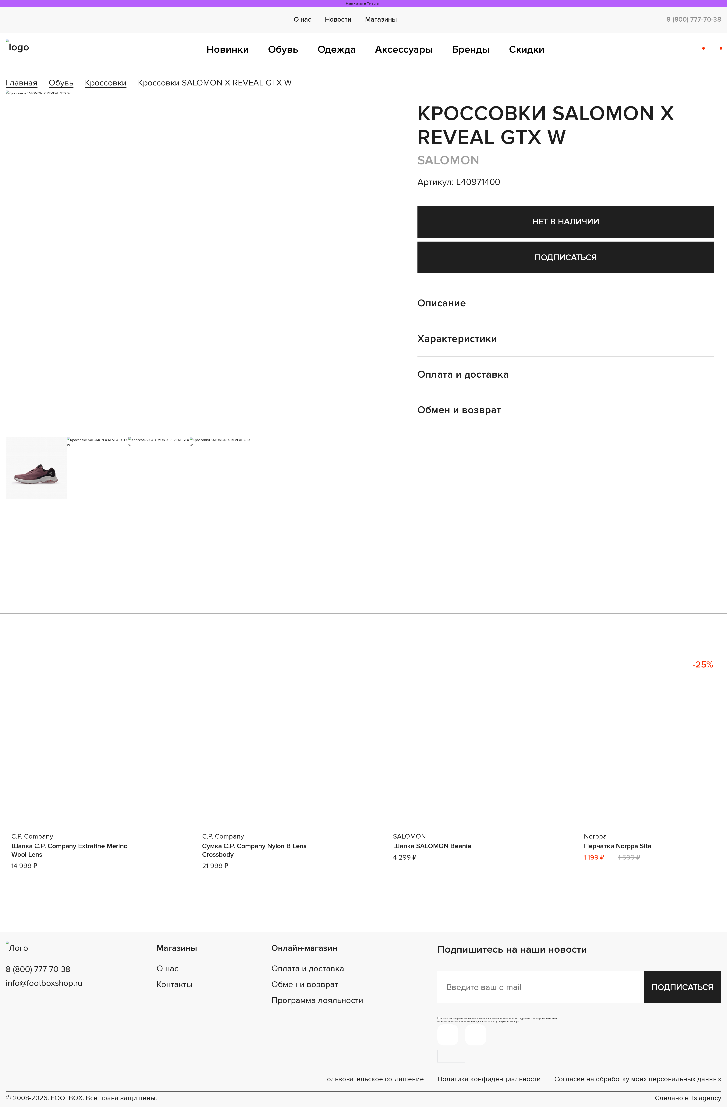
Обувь (283, 49)
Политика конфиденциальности (489, 1079)
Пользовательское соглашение (373, 1079)
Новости (338, 19)
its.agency (705, 1098)
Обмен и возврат (304, 984)
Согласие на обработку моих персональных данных (637, 1079)
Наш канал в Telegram (363, 3)
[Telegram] (447, 1034)
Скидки (526, 49)
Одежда (337, 49)
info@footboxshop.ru (44, 983)
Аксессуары (404, 49)
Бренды (471, 49)
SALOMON (448, 160)
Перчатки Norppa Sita (617, 846)
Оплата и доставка (307, 968)
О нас (302, 19)
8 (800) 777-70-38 (693, 19)
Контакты (175, 984)
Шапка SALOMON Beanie (432, 846)
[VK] (475, 1034)
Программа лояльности (317, 1000)
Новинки (228, 49)
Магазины (381, 19)
